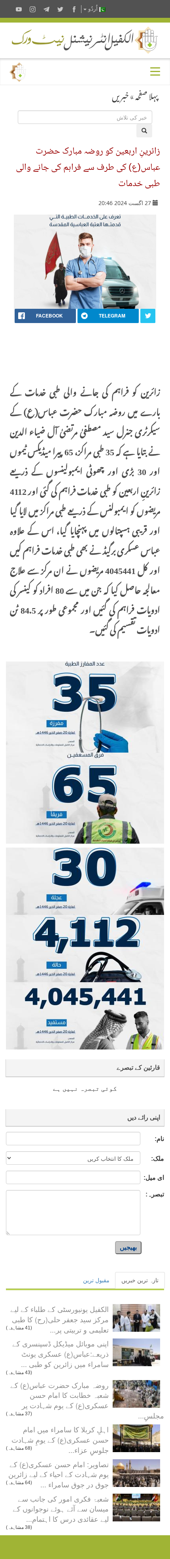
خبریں (120, 95)
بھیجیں (128, 1247)
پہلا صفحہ (146, 95)
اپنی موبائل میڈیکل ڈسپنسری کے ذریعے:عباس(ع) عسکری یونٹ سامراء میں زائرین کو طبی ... (60, 1353)
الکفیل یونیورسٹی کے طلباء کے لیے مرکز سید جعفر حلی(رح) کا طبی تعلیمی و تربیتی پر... (59, 1319)
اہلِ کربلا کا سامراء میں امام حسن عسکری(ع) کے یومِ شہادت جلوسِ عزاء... (60, 1439)
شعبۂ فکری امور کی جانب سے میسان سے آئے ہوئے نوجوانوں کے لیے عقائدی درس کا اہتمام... (61, 1508)
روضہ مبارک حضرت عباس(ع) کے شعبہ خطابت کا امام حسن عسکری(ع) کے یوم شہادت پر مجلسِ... (87, 1400)
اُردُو (93, 9)
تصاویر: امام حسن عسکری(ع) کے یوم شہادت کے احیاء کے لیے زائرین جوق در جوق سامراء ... (58, 1474)
